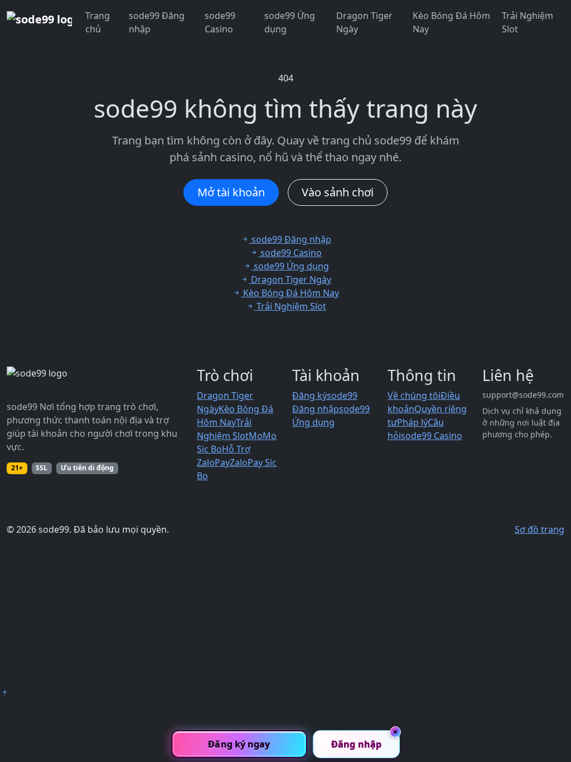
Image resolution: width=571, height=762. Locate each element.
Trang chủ (97, 22)
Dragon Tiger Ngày (364, 22)
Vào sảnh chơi (338, 192)
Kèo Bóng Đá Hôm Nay (451, 22)
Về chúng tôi (414, 395)
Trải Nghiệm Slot (527, 22)
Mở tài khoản (231, 192)
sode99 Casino (220, 22)
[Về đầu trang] (4, 693)
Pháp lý (412, 422)
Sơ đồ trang (539, 529)
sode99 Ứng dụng (289, 22)
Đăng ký (309, 395)
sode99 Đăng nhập (157, 22)
